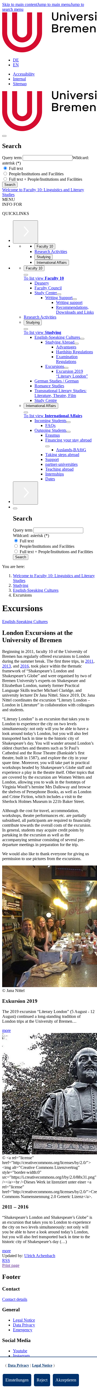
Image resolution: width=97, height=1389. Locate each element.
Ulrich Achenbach (39, 1255)
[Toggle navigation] (4, 136)
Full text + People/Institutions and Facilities (45, 179)
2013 (6, 666)
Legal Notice (24, 1320)
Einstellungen (17, 1380)
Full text (15, 168)
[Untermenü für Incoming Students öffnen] (68, 422)
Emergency (22, 1330)
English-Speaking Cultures (25, 621)
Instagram (21, 1355)
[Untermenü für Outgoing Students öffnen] (68, 432)
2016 (24, 666)
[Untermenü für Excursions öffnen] (66, 368)
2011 (89, 661)
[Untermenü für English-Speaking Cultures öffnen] (82, 339)
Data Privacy (24, 1325)
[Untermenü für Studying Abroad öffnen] (76, 343)
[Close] (26, 275)
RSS (6, 1260)
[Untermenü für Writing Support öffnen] (74, 299)
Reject (42, 1380)
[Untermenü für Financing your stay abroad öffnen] (47, 446)
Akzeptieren (66, 1380)
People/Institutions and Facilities (36, 174)
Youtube (20, 1351)
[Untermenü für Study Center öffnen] (59, 294)
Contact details (14, 1299)
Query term (12, 157)
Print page (10, 1265)
